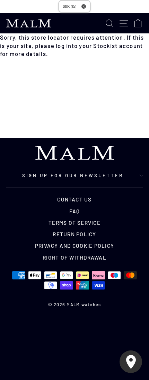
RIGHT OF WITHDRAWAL (74, 257)
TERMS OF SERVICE (74, 223)
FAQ (74, 211)
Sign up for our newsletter (72, 175)
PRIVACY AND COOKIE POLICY (74, 246)
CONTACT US (74, 199)
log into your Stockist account (99, 45)
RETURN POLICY (74, 234)
